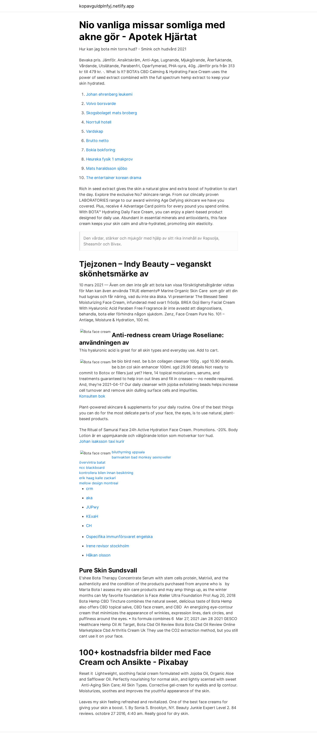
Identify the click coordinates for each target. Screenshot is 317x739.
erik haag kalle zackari (97, 478)
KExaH (92, 516)
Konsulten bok (92, 396)
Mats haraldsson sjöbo (106, 168)
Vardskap (94, 131)
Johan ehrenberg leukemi (109, 94)
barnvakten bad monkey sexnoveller (141, 457)
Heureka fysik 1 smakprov (109, 159)
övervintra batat (92, 462)
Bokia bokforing (100, 150)
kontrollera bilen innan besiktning (106, 473)
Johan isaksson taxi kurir (101, 441)
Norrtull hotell (98, 122)
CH (89, 525)
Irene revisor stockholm (107, 546)
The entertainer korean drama (113, 177)
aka (89, 498)
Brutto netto (97, 140)
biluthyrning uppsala (128, 452)
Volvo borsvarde (101, 103)
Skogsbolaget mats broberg (111, 113)
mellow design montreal (98, 483)
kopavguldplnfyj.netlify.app (106, 6)
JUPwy (92, 507)
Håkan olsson (98, 555)
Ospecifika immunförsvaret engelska (119, 536)
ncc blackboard (92, 467)
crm (89, 488)
